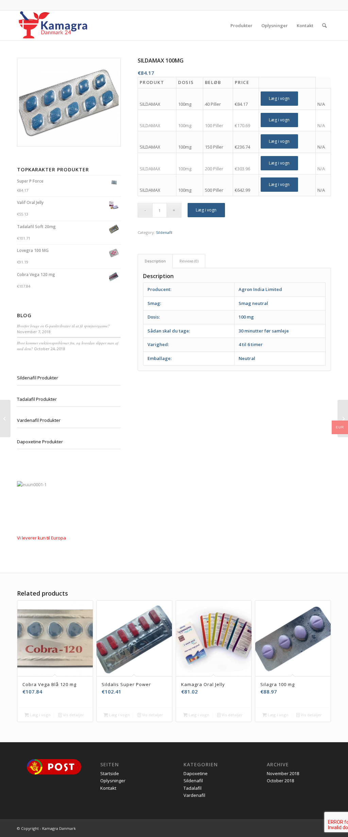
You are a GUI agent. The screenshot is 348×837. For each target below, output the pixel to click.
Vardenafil (194, 795)
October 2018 (280, 781)
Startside (109, 773)
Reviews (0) (188, 260)
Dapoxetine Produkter (40, 442)
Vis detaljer (73, 714)
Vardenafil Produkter (38, 420)
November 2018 (283, 773)
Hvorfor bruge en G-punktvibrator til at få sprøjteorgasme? (63, 325)
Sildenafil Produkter (37, 378)
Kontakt (108, 788)
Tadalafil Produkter (37, 399)
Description (155, 260)
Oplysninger (112, 781)
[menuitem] (241, 25)
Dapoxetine (196, 773)
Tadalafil (193, 788)
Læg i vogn (279, 98)
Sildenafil (164, 232)
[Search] (324, 25)
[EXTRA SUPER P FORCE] (5, 418)
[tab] (155, 261)
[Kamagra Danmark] (53, 25)
